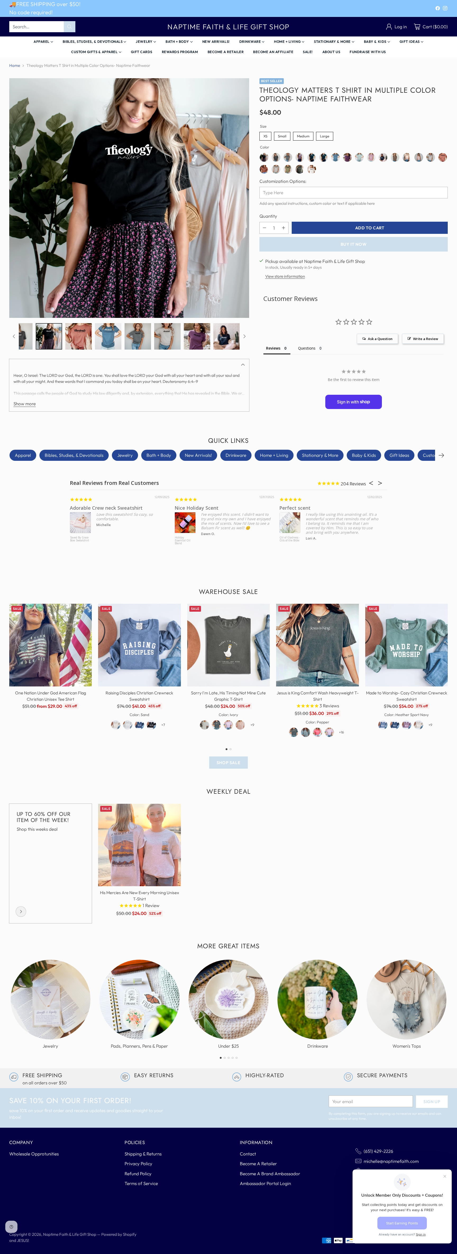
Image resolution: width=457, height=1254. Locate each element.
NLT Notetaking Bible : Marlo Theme (217, 540)
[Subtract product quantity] (264, 227)
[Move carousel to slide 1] (226, 749)
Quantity (268, 216)
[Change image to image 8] (78, 336)
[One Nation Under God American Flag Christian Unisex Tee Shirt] (50, 645)
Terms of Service (141, 1183)
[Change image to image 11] (167, 336)
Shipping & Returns (143, 1154)
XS (265, 135)
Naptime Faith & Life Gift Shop (69, 1234)
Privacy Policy (138, 1163)
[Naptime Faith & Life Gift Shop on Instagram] (445, 9)
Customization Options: (283, 181)
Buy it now (354, 244)
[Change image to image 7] (49, 336)
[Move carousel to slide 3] (229, 1058)
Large (324, 135)
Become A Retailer (258, 1163)
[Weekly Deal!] (21, 911)
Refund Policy (138, 1173)
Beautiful (218, 508)
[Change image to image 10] (138, 336)
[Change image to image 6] (19, 336)
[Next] (441, 455)
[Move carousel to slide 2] (230, 749)
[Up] (14, 336)
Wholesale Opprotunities (34, 1154)
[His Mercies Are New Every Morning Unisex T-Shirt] (139, 845)
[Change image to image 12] (197, 336)
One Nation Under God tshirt (136, 508)
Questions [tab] (307, 347)
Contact (248, 1154)
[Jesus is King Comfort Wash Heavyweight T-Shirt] (317, 645)
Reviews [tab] (273, 347)
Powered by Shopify (118, 1234)
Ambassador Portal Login (265, 1183)
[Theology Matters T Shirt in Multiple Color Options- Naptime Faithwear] (129, 198)
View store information (285, 275)
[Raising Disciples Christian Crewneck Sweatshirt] (139, 645)
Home (14, 65)
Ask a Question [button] (380, 338)
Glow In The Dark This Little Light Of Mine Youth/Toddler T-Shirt (323, 543)
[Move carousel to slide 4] (233, 1058)
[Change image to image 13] (226, 336)
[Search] (69, 26)
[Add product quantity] (283, 227)
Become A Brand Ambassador (270, 1173)
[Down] (244, 336)
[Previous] (11, 672)
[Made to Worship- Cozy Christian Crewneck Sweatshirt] (406, 645)
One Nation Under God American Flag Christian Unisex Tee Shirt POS (113, 545)
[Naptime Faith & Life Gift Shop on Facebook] (437, 9)
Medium (303, 135)
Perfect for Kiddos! (334, 508)
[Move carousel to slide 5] (236, 1058)
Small (282, 135)
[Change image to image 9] (108, 336)
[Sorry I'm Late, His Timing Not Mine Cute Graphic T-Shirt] (228, 645)
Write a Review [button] (425, 338)
